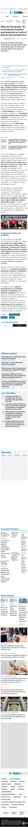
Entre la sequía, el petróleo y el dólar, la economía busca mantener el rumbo (14, 656)
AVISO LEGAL (5, 804)
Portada (4, 779)
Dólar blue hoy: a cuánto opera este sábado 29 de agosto (13, 357)
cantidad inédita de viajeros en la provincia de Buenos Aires (13, 95)
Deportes (21, 789)
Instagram (9, 773)
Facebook (5, 773)
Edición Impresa (6, 792)
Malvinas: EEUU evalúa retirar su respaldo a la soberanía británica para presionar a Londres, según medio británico (15, 415)
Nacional (4, 789)
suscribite (21, 12)
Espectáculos (5, 797)
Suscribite (19, 325)
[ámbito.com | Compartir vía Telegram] (24, 38)
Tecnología (17, 797)
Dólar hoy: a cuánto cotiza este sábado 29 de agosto (12, 363)
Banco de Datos (6, 784)
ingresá (25, 12)
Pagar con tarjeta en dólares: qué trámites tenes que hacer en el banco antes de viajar (13, 647)
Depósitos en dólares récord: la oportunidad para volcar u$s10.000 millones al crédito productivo (14, 375)
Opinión (12, 786)
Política (22, 781)
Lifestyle (21, 786)
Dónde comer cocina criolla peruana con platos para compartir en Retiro (14, 369)
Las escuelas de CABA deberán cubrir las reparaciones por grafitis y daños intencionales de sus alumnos (5, 548)
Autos (20, 794)
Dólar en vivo (13, 8)
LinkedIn (13, 773)
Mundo (12, 789)
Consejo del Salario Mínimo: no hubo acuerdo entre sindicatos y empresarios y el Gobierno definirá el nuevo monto (15, 406)
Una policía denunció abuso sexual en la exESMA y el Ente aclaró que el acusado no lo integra (17, 147)
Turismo (12, 317)
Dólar (7, 16)
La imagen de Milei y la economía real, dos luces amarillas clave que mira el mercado (14, 398)
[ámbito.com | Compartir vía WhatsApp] (16, 38)
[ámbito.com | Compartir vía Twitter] (20, 38)
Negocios (4, 786)
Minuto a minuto (5, 687)
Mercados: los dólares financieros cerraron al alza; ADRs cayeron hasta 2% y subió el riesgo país (13, 691)
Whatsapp (21, 773)
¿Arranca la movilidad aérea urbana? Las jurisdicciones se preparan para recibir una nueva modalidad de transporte (14, 383)
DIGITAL (6, 813)
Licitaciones (13, 807)
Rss (25, 797)
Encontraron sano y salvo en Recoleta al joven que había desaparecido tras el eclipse (14, 70)
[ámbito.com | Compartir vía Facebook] (18, 38)
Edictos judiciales (18, 804)
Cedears (24, 455)
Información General (10, 21)
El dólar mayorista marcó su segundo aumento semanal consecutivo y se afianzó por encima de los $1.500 (15, 423)
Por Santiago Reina (5, 684)
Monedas (3, 455)
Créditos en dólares (23, 8)
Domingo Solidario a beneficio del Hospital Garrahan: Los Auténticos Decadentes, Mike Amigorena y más (17, 141)
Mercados (17, 784)
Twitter (2, 773)
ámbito (2, 21)
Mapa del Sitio (5, 799)
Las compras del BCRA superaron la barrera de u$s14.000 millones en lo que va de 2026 (13, 716)
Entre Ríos (4, 317)
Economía (15, 16)
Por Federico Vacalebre (21, 624)
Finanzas (25, 16)
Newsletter (23, 773)
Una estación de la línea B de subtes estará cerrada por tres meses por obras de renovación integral (24, 564)
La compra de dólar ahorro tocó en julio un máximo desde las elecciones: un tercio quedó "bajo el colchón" (14, 680)
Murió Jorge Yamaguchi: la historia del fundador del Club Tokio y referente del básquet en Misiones (24, 542)
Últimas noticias (15, 779)
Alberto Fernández (18, 21)
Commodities (17, 455)
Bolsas (10, 455)
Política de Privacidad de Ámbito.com (13, 802)
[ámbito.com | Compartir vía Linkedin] (22, 38)
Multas (3, 807)
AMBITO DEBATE (22, 813)
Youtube (17, 773)
